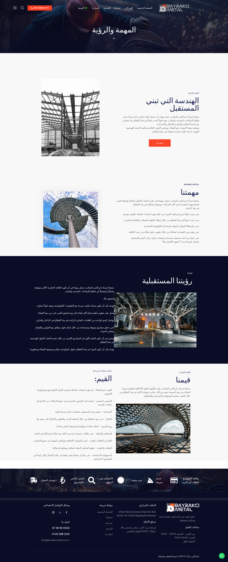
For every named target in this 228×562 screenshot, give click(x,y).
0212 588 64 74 (61, 534)
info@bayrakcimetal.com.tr (55, 540)
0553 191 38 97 (61, 528)
